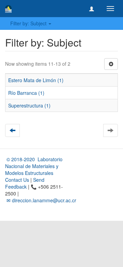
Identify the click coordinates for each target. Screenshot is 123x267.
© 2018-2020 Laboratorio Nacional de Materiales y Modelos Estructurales (34, 166)
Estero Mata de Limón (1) (36, 80)
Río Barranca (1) (26, 92)
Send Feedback (24, 183)
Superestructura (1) (29, 105)
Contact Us (17, 179)
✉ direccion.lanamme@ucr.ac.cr (40, 200)
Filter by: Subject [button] (29, 23)
